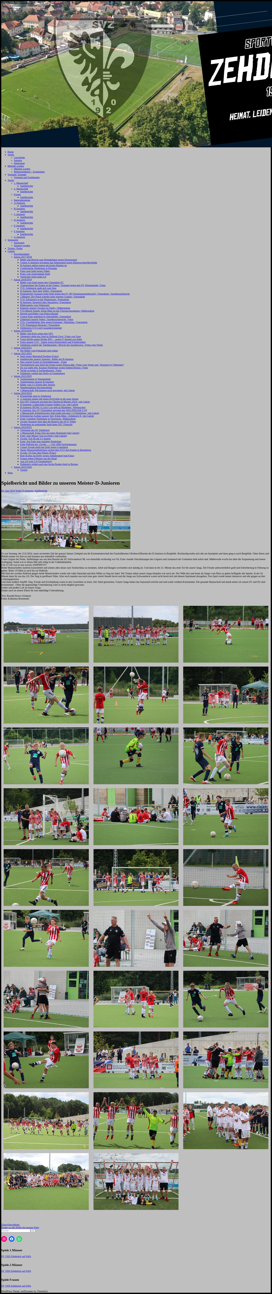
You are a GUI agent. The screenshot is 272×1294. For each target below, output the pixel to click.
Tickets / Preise (15, 248)
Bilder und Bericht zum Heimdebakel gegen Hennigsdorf (48, 259)
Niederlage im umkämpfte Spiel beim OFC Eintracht (46, 424)
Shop (10, 472)
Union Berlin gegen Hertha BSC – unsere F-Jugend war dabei (51, 339)
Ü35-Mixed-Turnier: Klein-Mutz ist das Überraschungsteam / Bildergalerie (57, 311)
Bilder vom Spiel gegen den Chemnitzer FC (42, 282)
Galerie (11, 251)
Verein (11, 154)
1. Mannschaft (21, 183)
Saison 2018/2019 (23, 279)
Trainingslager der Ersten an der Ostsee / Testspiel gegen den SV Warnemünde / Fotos (63, 285)
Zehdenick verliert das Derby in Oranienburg (42, 373)
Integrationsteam (22, 200)
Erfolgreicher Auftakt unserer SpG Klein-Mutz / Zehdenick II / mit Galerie (57, 416)
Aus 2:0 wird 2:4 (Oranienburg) (36, 461)
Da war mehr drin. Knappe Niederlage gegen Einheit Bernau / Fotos (54, 367)
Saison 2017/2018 (23, 257)
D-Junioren (19, 220)
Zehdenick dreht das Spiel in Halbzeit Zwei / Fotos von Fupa (50, 336)
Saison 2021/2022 (23, 353)
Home (11, 152)
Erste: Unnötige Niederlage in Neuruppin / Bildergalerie (48, 418)
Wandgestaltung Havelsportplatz (36, 387)
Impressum (19, 163)
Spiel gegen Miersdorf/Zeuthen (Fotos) (39, 356)
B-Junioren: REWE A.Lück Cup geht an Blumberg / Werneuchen (52, 407)
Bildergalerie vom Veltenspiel (34, 305)
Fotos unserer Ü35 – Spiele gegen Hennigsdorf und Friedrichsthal (52, 342)
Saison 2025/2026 (23, 467)
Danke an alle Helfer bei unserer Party (20, 1227)
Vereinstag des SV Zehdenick (35, 430)
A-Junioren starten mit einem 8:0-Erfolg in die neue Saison (49, 399)
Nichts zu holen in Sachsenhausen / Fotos (40, 370)
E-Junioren (19, 225)
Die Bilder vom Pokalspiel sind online (39, 350)
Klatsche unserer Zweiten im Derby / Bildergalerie (45, 308)
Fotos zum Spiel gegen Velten (35, 271)
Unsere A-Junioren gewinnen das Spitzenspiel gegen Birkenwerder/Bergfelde (58, 262)
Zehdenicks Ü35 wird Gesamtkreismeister (41, 328)
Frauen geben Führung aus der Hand (38, 458)
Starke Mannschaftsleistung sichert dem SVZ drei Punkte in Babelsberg (55, 450)
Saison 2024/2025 (23, 427)
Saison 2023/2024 (23, 393)
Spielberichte (26, 186)
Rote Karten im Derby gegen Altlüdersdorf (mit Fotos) (47, 455)
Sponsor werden (22, 245)
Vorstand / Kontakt (17, 174)
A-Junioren (19, 203)
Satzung (18, 160)
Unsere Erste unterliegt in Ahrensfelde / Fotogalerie (45, 316)
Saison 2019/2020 (23, 330)
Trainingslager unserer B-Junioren (37, 382)
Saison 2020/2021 (23, 347)
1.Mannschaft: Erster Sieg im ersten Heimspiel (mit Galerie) (49, 433)
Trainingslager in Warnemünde (35, 379)
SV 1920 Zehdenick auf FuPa (16, 1256)
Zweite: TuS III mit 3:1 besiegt (35, 438)
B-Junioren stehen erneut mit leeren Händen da (43, 265)
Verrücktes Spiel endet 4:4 (33, 276)
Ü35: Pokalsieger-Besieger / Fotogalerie (40, 325)
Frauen (17, 194)
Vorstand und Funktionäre (27, 177)
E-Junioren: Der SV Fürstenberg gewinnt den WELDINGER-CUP (53, 410)
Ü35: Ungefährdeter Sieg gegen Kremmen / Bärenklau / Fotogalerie (54, 322)
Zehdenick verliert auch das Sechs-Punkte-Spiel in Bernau (49, 464)
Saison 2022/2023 (23, 376)
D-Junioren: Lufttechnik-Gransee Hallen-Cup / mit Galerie (49, 404)
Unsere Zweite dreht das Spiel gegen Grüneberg (44, 447)
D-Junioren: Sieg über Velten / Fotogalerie (41, 291)
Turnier (23, 470)
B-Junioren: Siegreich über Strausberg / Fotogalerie (45, 302)
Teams (11, 180)
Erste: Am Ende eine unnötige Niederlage (40, 441)
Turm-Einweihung (10, 1224)
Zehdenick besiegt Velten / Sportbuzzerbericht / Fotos (46, 319)
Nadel (18, 490)
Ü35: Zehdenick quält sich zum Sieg (38, 288)
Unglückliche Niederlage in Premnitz (38, 268)
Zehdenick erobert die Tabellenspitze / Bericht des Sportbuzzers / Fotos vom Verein (61, 345)
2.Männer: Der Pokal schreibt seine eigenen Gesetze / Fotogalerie (52, 296)
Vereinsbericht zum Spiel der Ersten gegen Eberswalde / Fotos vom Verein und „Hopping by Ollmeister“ (72, 364)
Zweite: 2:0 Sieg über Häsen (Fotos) (38, 453)
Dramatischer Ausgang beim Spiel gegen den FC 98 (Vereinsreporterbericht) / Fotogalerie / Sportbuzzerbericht (75, 293)
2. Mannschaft (21, 188)
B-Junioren (19, 208)
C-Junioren (19, 214)
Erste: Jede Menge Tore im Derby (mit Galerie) (43, 435)
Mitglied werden (16, 166)
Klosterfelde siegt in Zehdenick (35, 396)
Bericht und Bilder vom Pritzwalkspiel (39, 313)
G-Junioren (19, 237)
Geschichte (19, 157)
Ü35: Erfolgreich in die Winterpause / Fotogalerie (44, 299)
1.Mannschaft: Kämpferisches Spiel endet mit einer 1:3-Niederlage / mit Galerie (59, 413)
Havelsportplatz (21, 254)
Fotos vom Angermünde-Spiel (35, 274)
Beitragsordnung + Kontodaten (29, 171)
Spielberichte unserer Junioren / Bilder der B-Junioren (47, 359)
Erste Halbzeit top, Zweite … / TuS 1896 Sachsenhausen (48, 444)
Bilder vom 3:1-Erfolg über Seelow (37, 384)
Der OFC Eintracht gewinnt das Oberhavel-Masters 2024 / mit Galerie (55, 401)
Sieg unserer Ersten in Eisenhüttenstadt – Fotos (43, 362)
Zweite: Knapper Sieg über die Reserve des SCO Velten (48, 421)
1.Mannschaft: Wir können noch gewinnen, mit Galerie (47, 390)
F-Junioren (19, 231)
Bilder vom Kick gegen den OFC (36, 333)
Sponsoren (13, 240)
